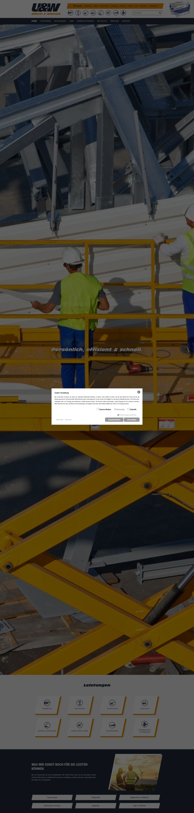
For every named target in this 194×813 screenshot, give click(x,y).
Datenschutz (59, 420)
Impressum (68, 420)
